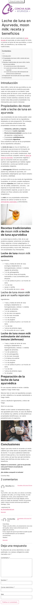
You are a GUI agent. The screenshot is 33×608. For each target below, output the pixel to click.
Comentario (5, 557)
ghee (22, 289)
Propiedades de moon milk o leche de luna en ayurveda (16, 59)
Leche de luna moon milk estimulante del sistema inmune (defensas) (17, 72)
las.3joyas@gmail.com (7, 509)
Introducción (7, 56)
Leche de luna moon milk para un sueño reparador (16, 69)
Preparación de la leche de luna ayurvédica (16, 75)
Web (2, 594)
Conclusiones (7, 77)
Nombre (4, 580)
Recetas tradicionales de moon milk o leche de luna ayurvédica (16, 63)
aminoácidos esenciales (9, 202)
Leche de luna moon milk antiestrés (15, 66)
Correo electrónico (8, 587)
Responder (3, 512)
